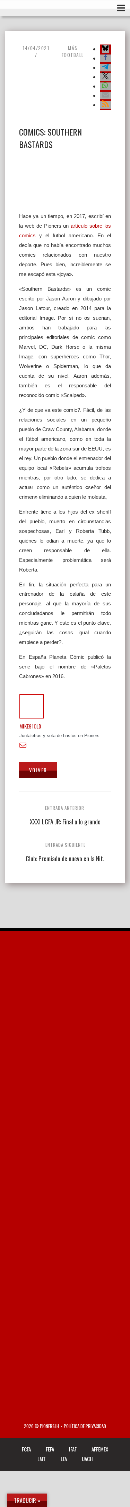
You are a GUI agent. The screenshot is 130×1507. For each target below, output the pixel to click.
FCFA (26, 1449)
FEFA (50, 1449)
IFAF (73, 1449)
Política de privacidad (85, 1426)
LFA (64, 1459)
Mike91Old (30, 726)
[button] (105, 49)
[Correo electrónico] (24, 745)
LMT (41, 1459)
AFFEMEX (100, 1449)
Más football (73, 51)
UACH (87, 1459)
